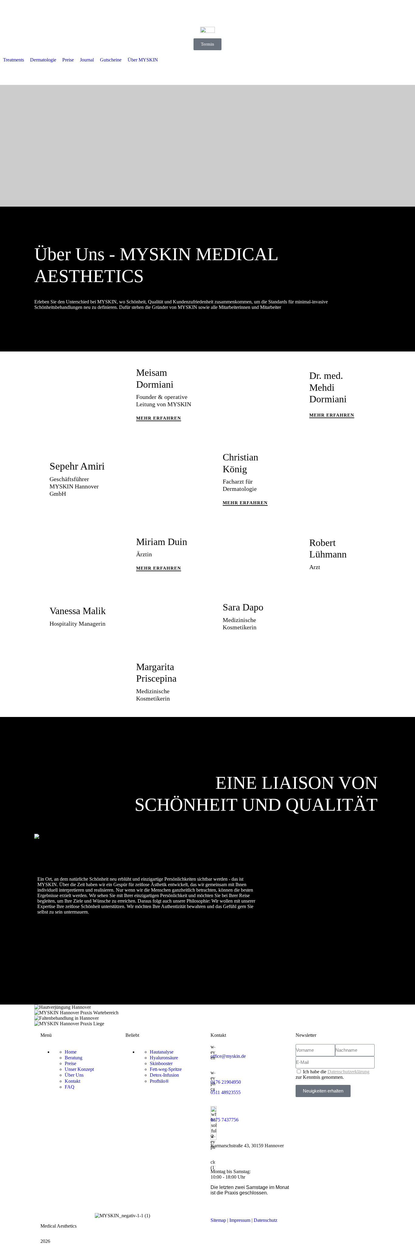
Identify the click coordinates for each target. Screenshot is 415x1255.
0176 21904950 (226, 1082)
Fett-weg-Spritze (166, 1069)
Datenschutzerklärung (348, 1071)
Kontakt (72, 1081)
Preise (70, 1063)
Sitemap (218, 1220)
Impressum (239, 1220)
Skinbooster (161, 1063)
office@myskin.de (228, 1056)
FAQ (69, 1086)
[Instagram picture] (207, 1007)
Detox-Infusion (164, 1075)
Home (71, 1051)
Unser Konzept (79, 1069)
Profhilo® (159, 1081)
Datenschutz (265, 1220)
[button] (13, 60)
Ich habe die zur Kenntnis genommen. (332, 1074)
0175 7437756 (224, 1119)
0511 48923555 (226, 1092)
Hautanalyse (161, 1051)
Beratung (73, 1057)
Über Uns (74, 1075)
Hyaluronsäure (164, 1057)
